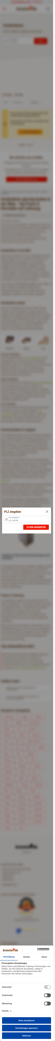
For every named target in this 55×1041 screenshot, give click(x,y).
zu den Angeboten (36, 527)
